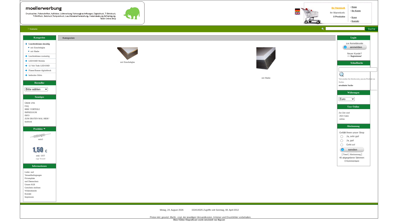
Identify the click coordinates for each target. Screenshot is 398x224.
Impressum (29, 197)
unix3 (40, 139)
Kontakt (355, 21)
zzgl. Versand (40, 159)
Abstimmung (355, 154)
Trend (345, 154)
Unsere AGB (30, 184)
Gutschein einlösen (32, 187)
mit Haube (34, 51)
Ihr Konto (356, 11)
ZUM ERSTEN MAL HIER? (37, 118)
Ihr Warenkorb (338, 8)
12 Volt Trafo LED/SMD (39, 66)
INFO (27, 115)
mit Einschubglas (37, 47)
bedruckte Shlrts (35, 75)
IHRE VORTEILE (32, 109)
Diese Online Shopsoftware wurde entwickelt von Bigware (199, 220)
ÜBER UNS (30, 103)
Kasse (354, 17)
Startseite (33, 29)
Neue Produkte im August (69, 87)
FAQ (27, 106)
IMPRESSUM (31, 112)
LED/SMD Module (37, 61)
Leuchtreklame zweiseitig (39, 56)
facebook (28, 122)
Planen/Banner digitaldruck (40, 70)
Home (354, 7)
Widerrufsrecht (31, 191)
